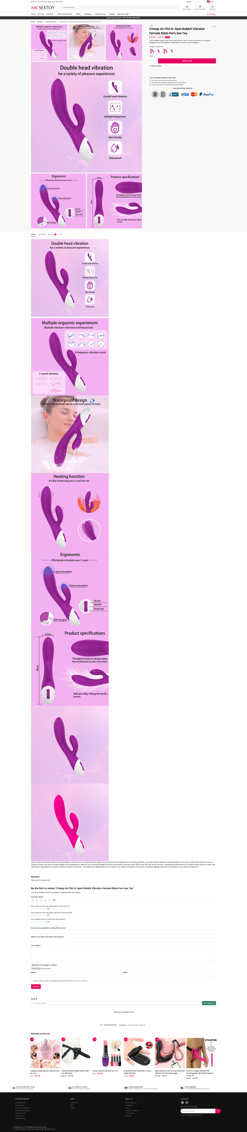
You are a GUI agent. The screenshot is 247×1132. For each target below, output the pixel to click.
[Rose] (159, 51)
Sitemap (128, 1116)
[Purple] (172, 51)
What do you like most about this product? (47, 937)
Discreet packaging (22, 1111)
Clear (151, 56)
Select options (45, 1080)
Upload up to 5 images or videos (44, 965)
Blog (127, 1108)
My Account (187, 9)
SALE (71, 1105)
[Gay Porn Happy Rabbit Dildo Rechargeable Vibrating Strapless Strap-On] (201, 1053)
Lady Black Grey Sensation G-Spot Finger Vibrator (137, 1072)
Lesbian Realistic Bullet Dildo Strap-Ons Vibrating (75, 1072)
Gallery (33, 234)
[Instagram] (187, 1102)
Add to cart (187, 61)
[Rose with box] (165, 51)
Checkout (212, 9)
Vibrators (40, 22)
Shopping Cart (20, 1113)
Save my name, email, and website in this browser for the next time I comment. (60, 981)
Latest (72, 1108)
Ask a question (209, 1003)
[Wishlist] (56, 1040)
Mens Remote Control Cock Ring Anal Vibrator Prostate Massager (170, 1072)
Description (42, 234)
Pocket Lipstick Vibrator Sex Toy (105, 1071)
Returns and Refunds (22, 1108)
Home (33, 22)
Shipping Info (19, 1105)
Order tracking (20, 1118)
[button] (211, 14)
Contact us (129, 1105)
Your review (36, 946)
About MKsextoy (130, 1103)
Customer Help (200, 9)
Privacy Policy (130, 1113)
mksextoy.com (31, 1127)
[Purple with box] (152, 51)
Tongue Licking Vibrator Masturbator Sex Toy (45, 1072)
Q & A (60, 234)
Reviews (52, 234)
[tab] (34, 234)
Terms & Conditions (132, 1111)
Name (34, 972)
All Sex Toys (74, 1103)
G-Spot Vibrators (51, 22)
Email (125, 972)
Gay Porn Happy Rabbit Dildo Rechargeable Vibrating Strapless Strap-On (199, 1073)
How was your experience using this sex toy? (48, 928)
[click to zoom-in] (86, 117)
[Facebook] (182, 1102)
